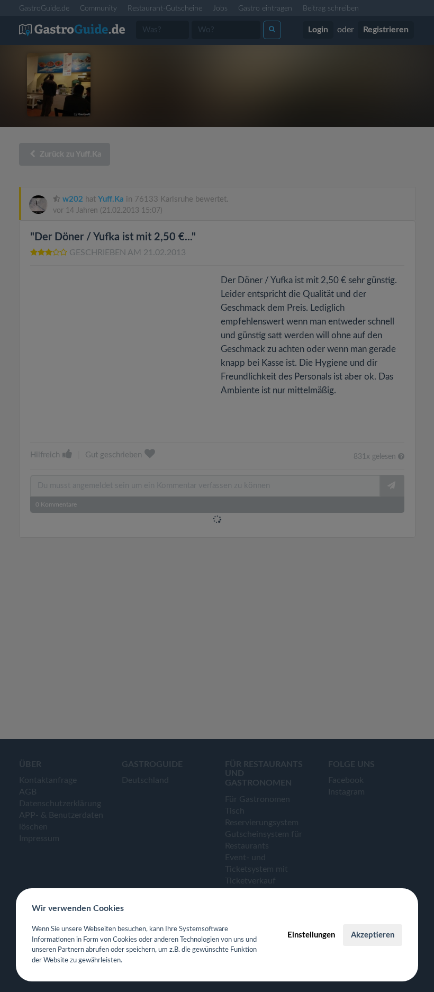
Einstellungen (311, 935)
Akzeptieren (372, 935)
